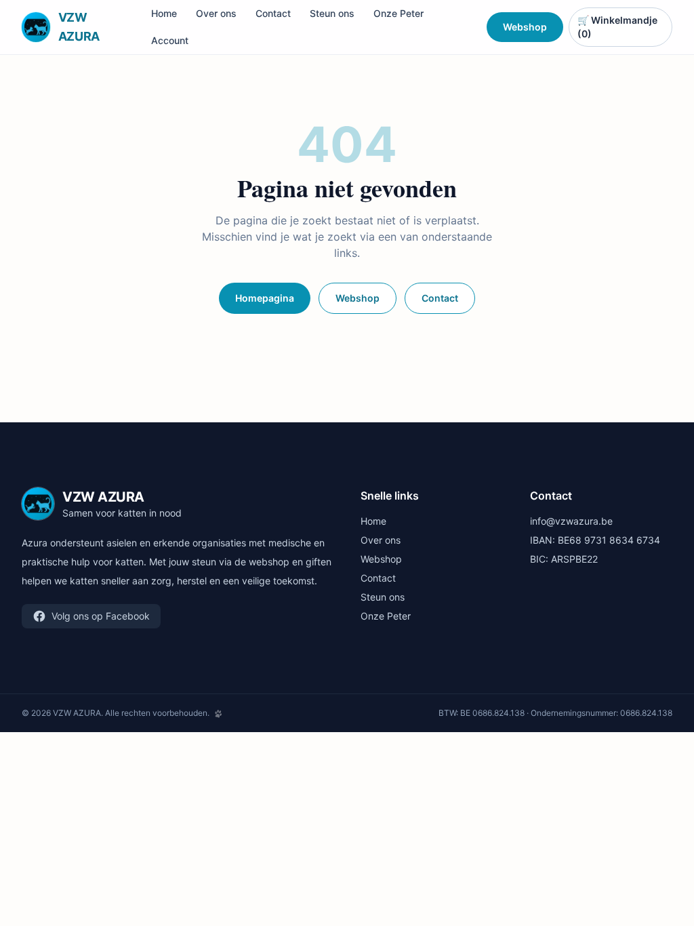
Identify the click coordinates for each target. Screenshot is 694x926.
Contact (273, 13)
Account (169, 40)
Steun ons (332, 13)
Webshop (525, 27)
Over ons (216, 13)
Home (164, 13)
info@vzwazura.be (571, 521)
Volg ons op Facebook (101, 616)
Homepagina (264, 298)
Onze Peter (398, 13)
